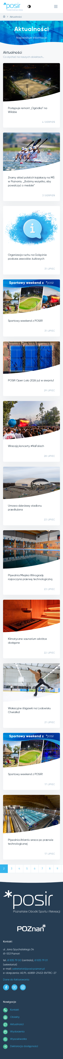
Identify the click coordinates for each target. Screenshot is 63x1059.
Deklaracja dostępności (24, 1046)
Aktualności (17, 1024)
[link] (29, 6)
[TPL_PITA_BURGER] (56, 7)
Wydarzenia (17, 1031)
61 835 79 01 (41, 960)
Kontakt (14, 1010)
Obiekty (15, 1017)
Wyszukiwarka (18, 1039)
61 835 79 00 (14, 960)
